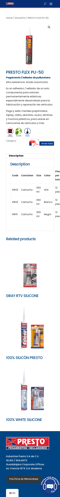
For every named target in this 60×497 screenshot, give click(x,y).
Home (9, 17)
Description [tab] (16, 155)
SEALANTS (20, 17)
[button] (49, 27)
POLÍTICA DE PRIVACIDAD (23, 479)
